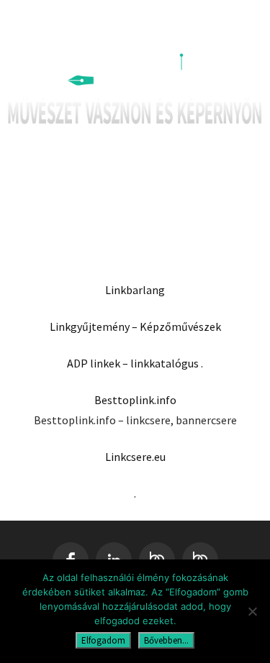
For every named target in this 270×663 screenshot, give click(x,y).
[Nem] (252, 611)
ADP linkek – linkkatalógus (133, 363)
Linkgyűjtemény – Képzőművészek (135, 326)
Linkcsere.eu (135, 456)
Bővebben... (166, 640)
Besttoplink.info (135, 400)
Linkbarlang (135, 290)
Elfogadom (103, 640)
